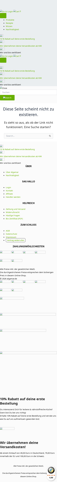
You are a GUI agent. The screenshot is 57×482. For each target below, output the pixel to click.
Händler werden (13, 197)
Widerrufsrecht (12, 212)
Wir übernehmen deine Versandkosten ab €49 (21, 45)
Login (8, 187)
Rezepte (9, 23)
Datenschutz (11, 234)
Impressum (11, 237)
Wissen (9, 26)
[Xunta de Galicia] (28, 321)
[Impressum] (28, 337)
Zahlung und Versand (15, 209)
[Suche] (3, 15)
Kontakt (9, 190)
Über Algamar (12, 172)
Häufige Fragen (13, 215)
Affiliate (9, 193)
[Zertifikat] (28, 305)
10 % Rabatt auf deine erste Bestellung (17, 38)
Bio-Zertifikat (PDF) (14, 218)
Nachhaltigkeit (12, 29)
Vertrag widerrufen (15, 240)
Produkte (10, 19)
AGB (8, 230)
